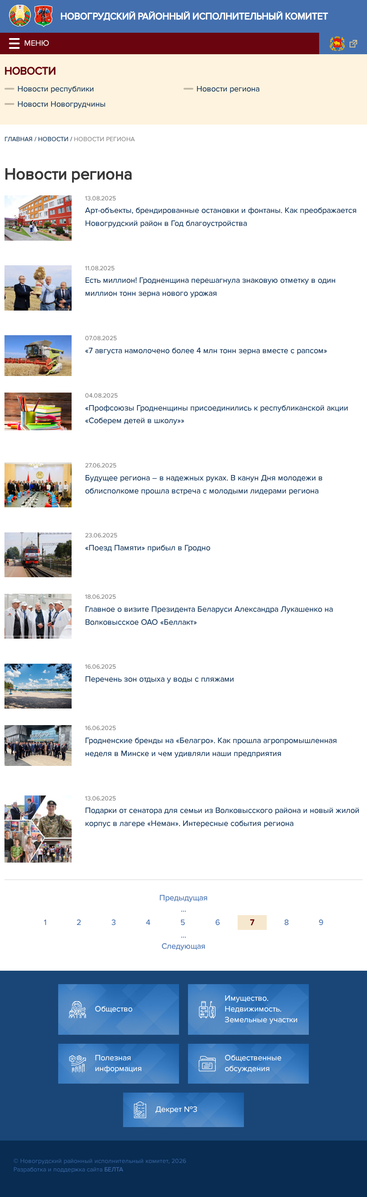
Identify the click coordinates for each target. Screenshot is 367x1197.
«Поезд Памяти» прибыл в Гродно (147, 548)
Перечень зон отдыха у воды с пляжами (159, 679)
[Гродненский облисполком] (343, 43)
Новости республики (55, 89)
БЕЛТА (113, 1169)
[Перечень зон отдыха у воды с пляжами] (44, 686)
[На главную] (20, 15)
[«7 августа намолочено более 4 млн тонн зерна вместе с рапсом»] (44, 355)
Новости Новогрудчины (61, 104)
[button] (15, 43)
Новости (53, 139)
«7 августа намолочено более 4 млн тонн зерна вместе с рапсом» (206, 350)
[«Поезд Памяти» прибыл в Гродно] (44, 554)
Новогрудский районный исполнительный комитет (194, 16)
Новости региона (228, 89)
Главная (18, 139)
